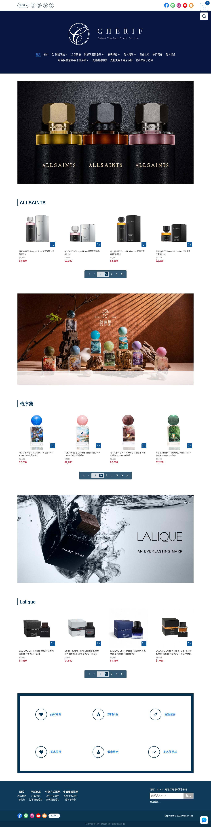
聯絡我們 (21, 796)
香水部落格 (170, 751)
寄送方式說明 (52, 796)
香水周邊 (55, 751)
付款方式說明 (52, 792)
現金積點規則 (70, 796)
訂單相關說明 (35, 799)
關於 (21, 792)
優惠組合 (112, 751)
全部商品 (36, 792)
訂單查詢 (35, 796)
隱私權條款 (70, 799)
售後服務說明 (52, 799)
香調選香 (170, 714)
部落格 (22, 799)
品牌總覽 (55, 714)
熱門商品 (112, 714)
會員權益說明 (70, 792)
